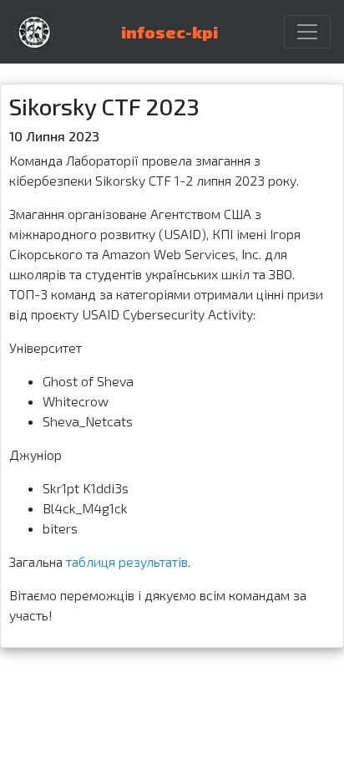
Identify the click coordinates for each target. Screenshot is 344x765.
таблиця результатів (127, 561)
